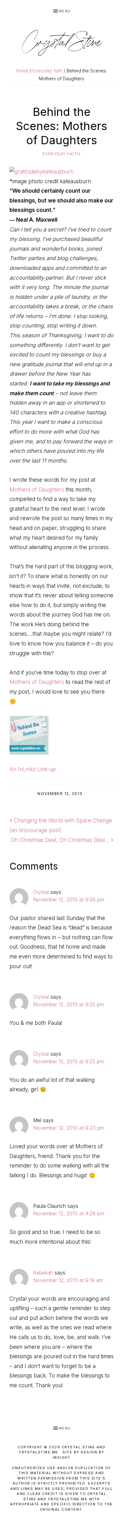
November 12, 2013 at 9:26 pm (68, 899)
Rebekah (43, 1272)
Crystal (41, 892)
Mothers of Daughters (36, 489)
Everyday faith (62, 153)
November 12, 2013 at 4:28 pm (68, 1213)
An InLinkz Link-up (32, 769)
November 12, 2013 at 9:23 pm (68, 1128)
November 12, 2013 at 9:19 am (68, 1280)
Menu (65, 11)
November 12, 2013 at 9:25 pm (68, 1004)
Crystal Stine (61, 42)
